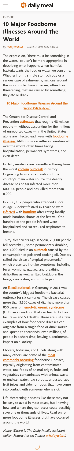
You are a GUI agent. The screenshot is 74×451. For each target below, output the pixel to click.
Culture (8, 17)
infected (9, 212)
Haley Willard (15, 47)
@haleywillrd (55, 435)
